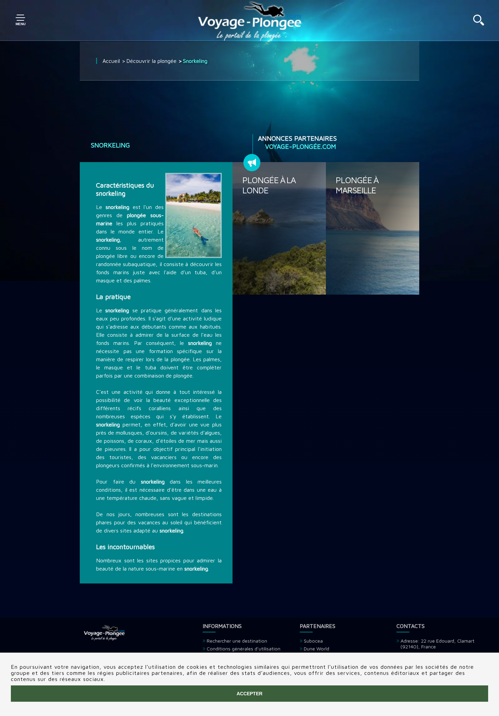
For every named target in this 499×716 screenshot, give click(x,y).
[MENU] (20, 20)
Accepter (249, 693)
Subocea (313, 641)
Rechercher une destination (237, 641)
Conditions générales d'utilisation (243, 648)
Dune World (316, 648)
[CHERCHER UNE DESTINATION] (478, 23)
